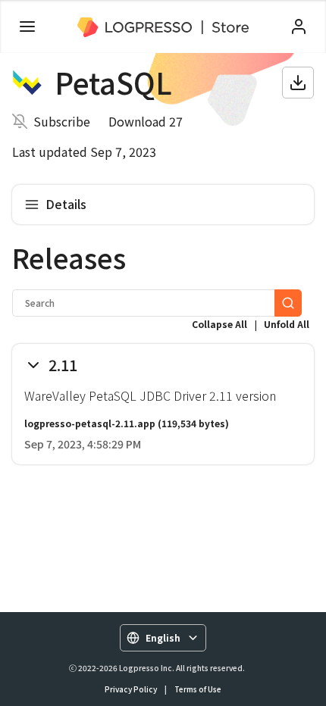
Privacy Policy (131, 689)
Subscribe (61, 121)
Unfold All (286, 323)
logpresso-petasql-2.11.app (89, 423)
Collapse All (219, 323)
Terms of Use (197, 689)
